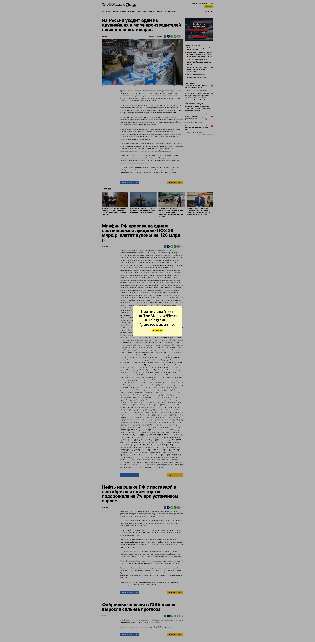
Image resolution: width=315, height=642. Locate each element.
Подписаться (157, 330)
